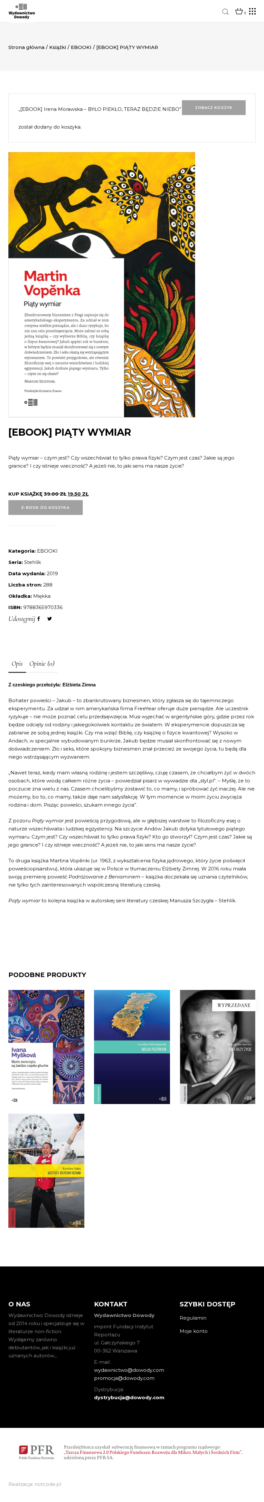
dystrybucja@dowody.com (129, 1397)
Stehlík (32, 562)
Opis (17, 663)
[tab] (17, 664)
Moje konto (194, 1331)
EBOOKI (81, 47)
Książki (57, 47)
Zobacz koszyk (213, 107)
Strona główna (26, 47)
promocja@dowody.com (124, 1378)
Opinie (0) (41, 663)
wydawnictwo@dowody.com (129, 1370)
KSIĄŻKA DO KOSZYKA (131, 1127)
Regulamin (193, 1318)
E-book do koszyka (46, 507)
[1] (239, 11)
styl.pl (207, 781)
